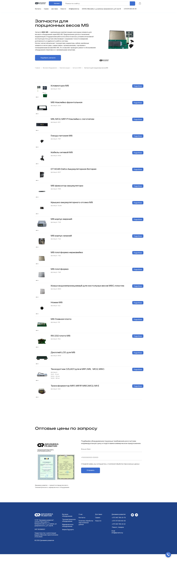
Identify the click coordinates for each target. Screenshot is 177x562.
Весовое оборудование (50, 68)
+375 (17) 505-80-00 (130, 9)
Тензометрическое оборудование (69, 520)
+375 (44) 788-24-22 (118, 524)
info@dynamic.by (74, 9)
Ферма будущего (68, 529)
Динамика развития (118, 514)
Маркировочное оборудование (67, 525)
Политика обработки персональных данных (86, 522)
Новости (63, 9)
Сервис (46, 9)
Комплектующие (65, 68)
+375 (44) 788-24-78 (119, 517)
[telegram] (136, 516)
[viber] (132, 516)
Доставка (54, 9)
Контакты (38, 9)
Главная (37, 68)
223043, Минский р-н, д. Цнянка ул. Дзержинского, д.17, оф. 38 (101, 9)
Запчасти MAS (77, 68)
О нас (81, 514)
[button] (140, 3)
